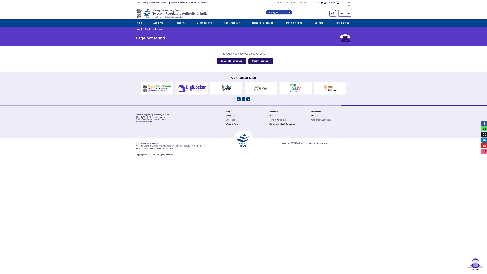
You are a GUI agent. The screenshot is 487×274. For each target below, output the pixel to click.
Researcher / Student (158, 3)
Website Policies (233, 124)
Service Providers (179, 3)
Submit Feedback (260, 61)
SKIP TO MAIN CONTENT (287, 3)
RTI (312, 116)
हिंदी (349, 6)
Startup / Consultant (198, 3)
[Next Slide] (248, 99)
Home (138, 29)
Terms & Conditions (277, 120)
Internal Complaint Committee (282, 124)
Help (271, 116)
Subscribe (230, 120)
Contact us (273, 112)
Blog (228, 112)
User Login (345, 13)
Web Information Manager (322, 120)
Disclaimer (316, 112)
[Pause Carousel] (243, 99)
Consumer (141, 3)
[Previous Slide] (239, 99)
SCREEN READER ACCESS (308, 3)
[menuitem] (139, 23)
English (347, 3)
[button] (321, 3)
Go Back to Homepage (231, 61)
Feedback (230, 116)
